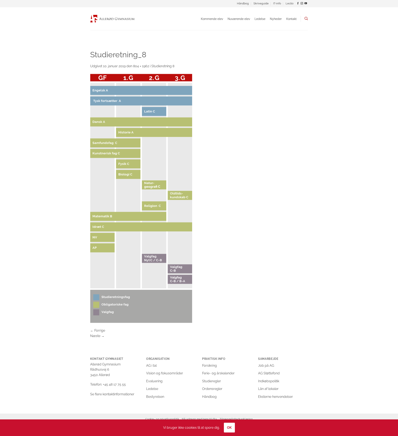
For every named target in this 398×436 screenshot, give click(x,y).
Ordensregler (212, 389)
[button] (306, 19)
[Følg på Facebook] (298, 3)
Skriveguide (261, 3)
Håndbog (243, 3)
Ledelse (260, 19)
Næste (97, 336)
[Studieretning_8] (141, 198)
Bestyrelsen (155, 397)
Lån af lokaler (268, 389)
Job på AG (266, 366)
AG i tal (151, 366)
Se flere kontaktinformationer (112, 394)
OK (229, 428)
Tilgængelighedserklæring (236, 419)
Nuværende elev (239, 19)
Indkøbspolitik (268, 381)
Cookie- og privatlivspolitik (162, 419)
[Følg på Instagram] (302, 3)
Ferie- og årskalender (218, 373)
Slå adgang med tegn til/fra (199, 419)
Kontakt (291, 19)
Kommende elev (212, 19)
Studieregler (211, 381)
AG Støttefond (269, 373)
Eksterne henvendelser (275, 397)
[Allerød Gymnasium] (112, 19)
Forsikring (209, 366)
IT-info (277, 3)
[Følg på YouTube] (306, 3)
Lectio (290, 3)
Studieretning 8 (162, 66)
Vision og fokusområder (164, 373)
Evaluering (154, 381)
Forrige (97, 330)
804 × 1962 (141, 66)
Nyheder (276, 19)
